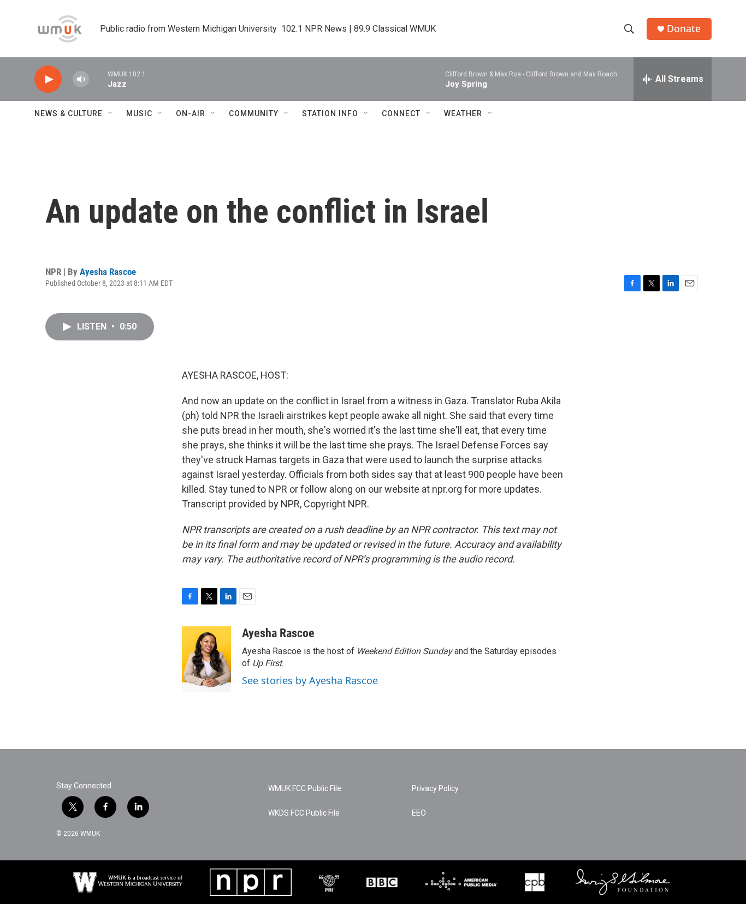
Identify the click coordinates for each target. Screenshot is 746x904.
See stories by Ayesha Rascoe (310, 680)
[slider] (98, 79)
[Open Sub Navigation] (110, 113)
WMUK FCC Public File (304, 789)
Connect (401, 113)
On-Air (190, 113)
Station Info (330, 113)
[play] (48, 79)
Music (139, 113)
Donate (684, 28)
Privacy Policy (435, 789)
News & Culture (68, 113)
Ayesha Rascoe (108, 271)
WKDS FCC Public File (304, 813)
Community (254, 113)
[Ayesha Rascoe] (206, 659)
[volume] (81, 79)
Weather (463, 113)
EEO (419, 813)
